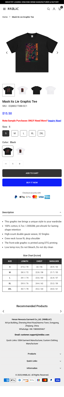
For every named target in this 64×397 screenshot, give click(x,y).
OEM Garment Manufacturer (30, 340)
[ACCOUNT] (54, 8)
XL (32, 133)
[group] (32, 52)
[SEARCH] (48, 8)
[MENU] (4, 8)
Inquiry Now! (54, 120)
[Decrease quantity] (5, 164)
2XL (41, 133)
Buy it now (32, 182)
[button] (57, 53)
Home (5, 17)
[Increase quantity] (19, 164)
